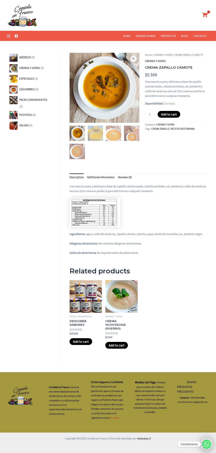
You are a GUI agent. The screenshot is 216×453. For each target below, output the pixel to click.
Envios (115, 417)
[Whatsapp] (206, 444)
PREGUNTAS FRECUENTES (185, 389)
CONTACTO (200, 36)
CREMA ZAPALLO (160, 128)
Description (77, 177)
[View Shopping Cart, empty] (204, 15)
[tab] (77, 177)
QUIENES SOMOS (145, 36)
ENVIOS (191, 382)
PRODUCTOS (168, 36)
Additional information (101, 177)
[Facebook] (16, 36)
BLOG (184, 36)
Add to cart (169, 114)
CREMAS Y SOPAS (163, 54)
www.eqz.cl (144, 438)
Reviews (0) (125, 177)
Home (148, 54)
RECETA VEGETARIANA (182, 128)
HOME (126, 36)
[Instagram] (8, 36)
